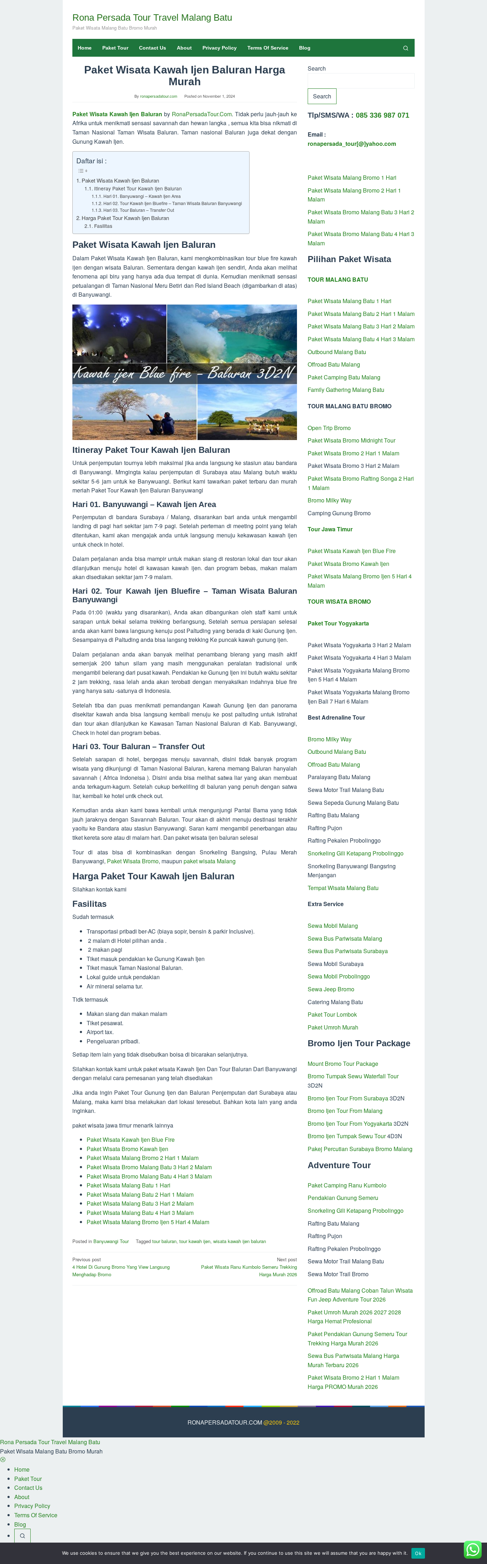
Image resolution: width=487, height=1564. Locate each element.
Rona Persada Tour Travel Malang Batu (152, 17)
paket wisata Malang (210, 861)
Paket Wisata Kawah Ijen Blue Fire (131, 1139)
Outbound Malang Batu (337, 352)
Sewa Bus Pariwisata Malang (345, 938)
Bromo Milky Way (330, 500)
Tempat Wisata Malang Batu (343, 888)
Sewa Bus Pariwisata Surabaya (348, 951)
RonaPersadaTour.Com (202, 114)
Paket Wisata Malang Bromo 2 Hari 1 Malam (143, 1158)
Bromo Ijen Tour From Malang (345, 1110)
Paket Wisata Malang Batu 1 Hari (128, 1185)
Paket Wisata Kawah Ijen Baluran (117, 114)
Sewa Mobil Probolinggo (339, 976)
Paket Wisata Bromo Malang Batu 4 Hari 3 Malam (149, 1176)
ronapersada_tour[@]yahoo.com (352, 143)
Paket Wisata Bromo (133, 861)
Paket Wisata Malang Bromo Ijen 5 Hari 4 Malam (148, 1222)
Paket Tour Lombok (332, 1014)
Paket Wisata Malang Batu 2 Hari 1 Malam (140, 1194)
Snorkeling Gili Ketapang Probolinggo (356, 853)
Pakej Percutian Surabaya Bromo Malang (360, 1149)
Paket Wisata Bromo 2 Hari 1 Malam (353, 453)
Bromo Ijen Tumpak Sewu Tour (347, 1136)
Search (317, 68)
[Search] (406, 48)
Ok (418, 1553)
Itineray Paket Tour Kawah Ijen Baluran (138, 188)
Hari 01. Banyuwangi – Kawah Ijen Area (141, 196)
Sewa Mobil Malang (333, 925)
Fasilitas (103, 225)
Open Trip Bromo (329, 428)
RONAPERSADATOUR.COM (225, 1422)
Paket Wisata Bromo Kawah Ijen (127, 1149)
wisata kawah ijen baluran (239, 1241)
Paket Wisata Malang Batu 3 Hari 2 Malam (140, 1203)
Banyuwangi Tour (111, 1241)
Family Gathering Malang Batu (346, 389)
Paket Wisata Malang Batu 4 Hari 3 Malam (140, 1212)
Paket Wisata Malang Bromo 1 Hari (352, 177)
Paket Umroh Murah (333, 1027)
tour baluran (164, 1241)
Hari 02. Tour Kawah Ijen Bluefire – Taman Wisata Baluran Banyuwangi (172, 203)
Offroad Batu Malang (334, 364)
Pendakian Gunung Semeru (343, 1198)
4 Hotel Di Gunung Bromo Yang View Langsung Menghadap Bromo (121, 1267)
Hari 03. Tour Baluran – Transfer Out (138, 210)
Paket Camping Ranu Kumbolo (347, 1185)
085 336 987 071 (382, 115)
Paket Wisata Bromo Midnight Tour (351, 440)
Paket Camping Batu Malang (344, 377)
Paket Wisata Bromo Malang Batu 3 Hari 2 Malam (149, 1167)
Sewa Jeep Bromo (331, 989)
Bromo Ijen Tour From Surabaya (348, 1098)
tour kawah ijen (194, 1241)
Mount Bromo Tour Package (343, 1063)
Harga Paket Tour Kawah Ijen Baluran (125, 217)
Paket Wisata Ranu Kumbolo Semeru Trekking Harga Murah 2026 (249, 1267)
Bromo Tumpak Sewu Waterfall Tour (353, 1076)
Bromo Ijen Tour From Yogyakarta (350, 1123)
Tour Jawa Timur (330, 529)
